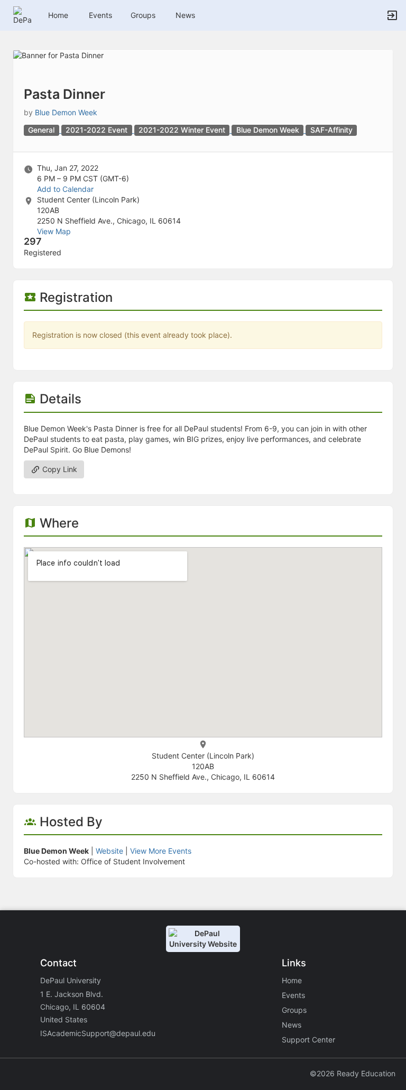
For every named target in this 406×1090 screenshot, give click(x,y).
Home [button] (58, 15)
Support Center (308, 1039)
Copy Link (58, 469)
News (185, 15)
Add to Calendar (65, 188)
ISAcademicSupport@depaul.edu (97, 1033)
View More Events (160, 850)
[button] (22, 14)
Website (109, 850)
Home (292, 980)
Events (100, 15)
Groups (143, 15)
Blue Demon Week (66, 112)
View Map (54, 231)
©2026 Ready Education (352, 1073)
